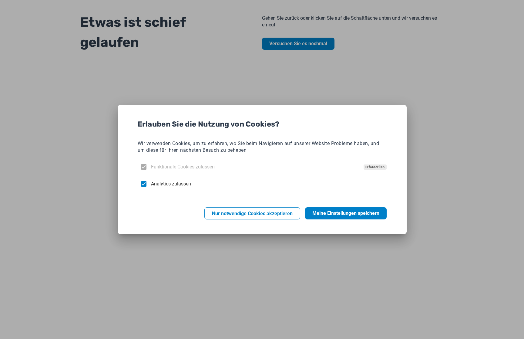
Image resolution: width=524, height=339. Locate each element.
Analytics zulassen (171, 184)
